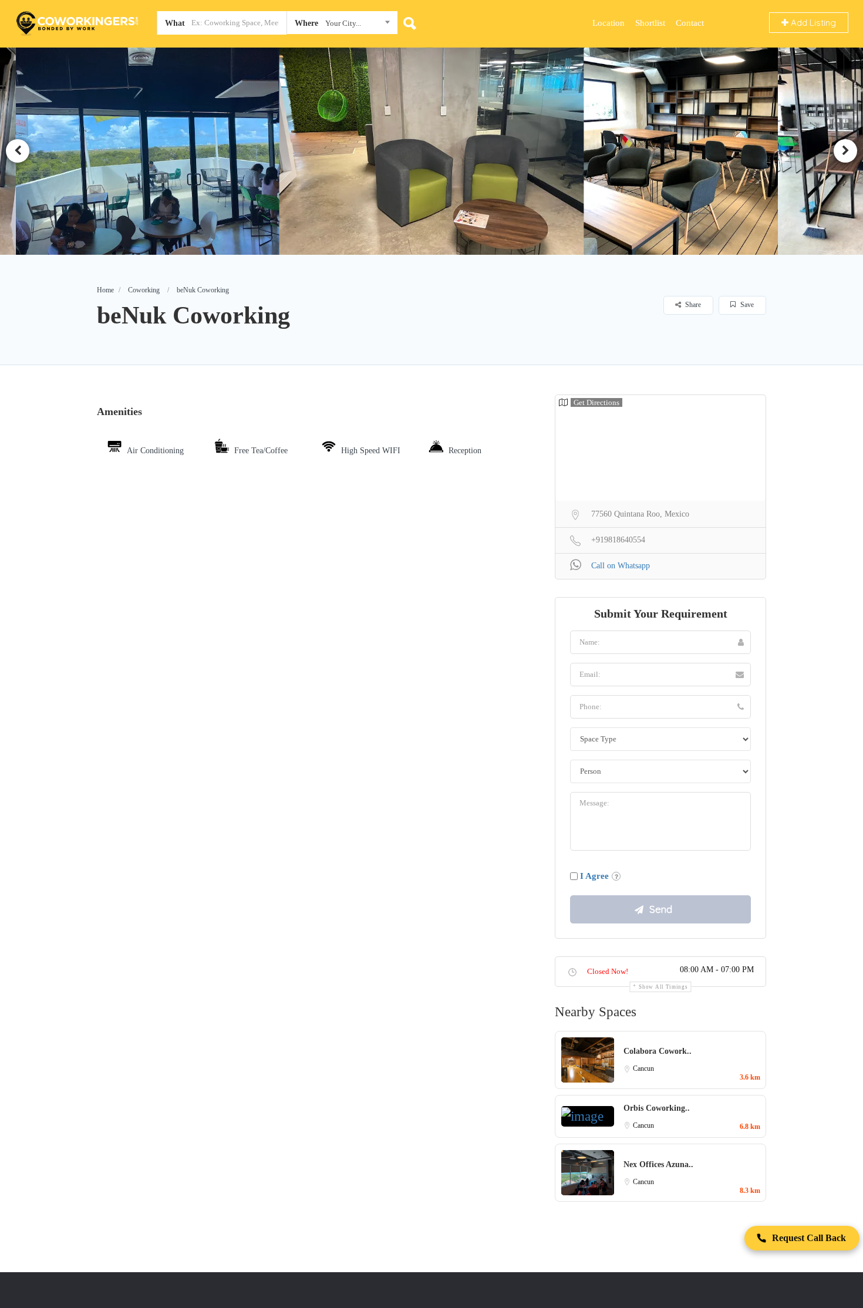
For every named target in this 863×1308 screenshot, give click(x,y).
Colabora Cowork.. (657, 1051)
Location (608, 23)
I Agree (594, 876)
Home (105, 290)
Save (746, 305)
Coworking (144, 290)
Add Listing (812, 22)
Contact (690, 23)
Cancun (643, 1068)
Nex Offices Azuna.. (658, 1164)
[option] (154, 151)
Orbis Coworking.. (656, 1108)
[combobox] (342, 25)
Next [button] (845, 150)
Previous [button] (17, 150)
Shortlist (650, 23)
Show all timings (663, 987)
